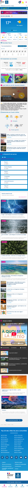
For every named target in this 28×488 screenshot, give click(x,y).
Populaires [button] (24, 347)
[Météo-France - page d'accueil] (18, 475)
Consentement (18, 466)
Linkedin (11, 457)
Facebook (2, 457)
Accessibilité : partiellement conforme (7, 469)
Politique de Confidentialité (20, 464)
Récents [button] (14, 347)
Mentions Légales (18, 462)
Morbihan (9, 424)
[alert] (23, 2)
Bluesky (25, 457)
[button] (26, 2)
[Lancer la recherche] (26, 5)
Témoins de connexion (6, 464)
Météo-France (18, 482)
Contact (16, 468)
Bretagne (5, 424)
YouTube (21, 457)
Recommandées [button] (5, 347)
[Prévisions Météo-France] (6, 2)
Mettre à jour (21, 46)
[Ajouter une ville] (27, 8)
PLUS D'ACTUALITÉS (13, 420)
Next (27, 486)
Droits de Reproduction (7, 466)
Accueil (2, 424)
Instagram (16, 457)
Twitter (7, 457)
